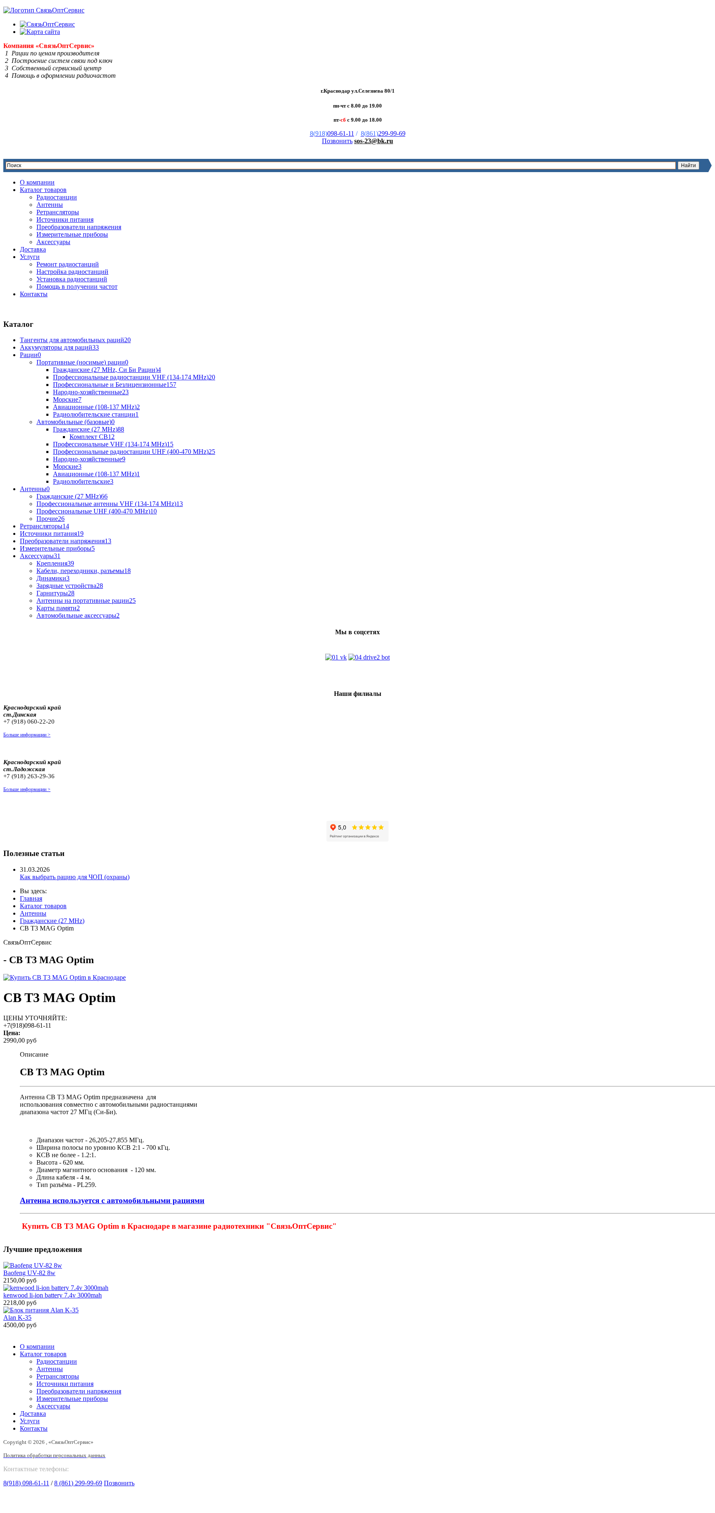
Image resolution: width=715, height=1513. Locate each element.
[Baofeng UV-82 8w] (32, 1265)
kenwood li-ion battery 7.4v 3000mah (52, 1295)
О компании (37, 182)
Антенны (49, 204)
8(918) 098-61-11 (26, 1483)
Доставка (33, 249)
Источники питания (65, 219)
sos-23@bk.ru (373, 140)
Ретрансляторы (57, 212)
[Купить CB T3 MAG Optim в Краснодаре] (64, 977)
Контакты (34, 293)
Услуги (30, 256)
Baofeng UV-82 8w (29, 1272)
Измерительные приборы (72, 234)
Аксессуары (53, 241)
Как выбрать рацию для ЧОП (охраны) (75, 876)
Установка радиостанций (71, 279)
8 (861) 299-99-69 (78, 1483)
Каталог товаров (43, 189)
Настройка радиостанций (72, 271)
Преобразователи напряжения (78, 226)
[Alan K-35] (41, 1310)
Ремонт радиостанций (67, 264)
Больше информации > (26, 735)
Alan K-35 (17, 1317)
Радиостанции (56, 197)
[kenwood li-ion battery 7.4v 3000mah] (55, 1287)
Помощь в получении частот (77, 286)
